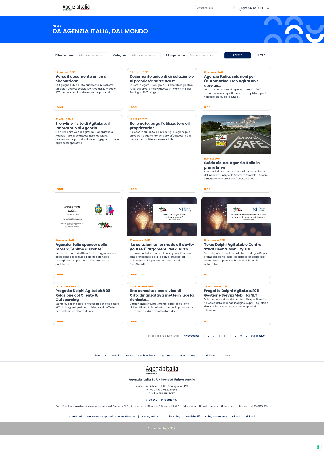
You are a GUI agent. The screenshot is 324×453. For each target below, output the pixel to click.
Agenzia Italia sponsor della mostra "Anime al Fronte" (81, 247)
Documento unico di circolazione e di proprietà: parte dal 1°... (162, 79)
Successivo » (259, 335)
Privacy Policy (150, 416)
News (129, 355)
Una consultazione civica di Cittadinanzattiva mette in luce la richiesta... (162, 295)
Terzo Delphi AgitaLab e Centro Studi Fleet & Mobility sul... (232, 247)
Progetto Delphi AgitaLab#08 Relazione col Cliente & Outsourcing (83, 295)
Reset (261, 55)
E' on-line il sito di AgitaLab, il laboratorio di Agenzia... (83, 126)
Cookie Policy (172, 416)
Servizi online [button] (145, 355)
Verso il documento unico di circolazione (81, 79)
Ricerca (237, 55)
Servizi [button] (115, 355)
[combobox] (92, 55)
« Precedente (191, 335)
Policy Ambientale (216, 416)
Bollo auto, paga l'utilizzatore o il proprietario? (160, 126)
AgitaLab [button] (166, 355)
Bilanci (236, 416)
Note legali (75, 416)
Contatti (227, 355)
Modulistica (209, 355)
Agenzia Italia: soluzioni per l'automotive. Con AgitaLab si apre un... (232, 81)
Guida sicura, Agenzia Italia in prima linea (232, 165)
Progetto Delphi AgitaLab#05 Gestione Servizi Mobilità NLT (231, 293)
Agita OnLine (248, 8)
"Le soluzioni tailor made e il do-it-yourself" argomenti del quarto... (162, 247)
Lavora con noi (188, 355)
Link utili (250, 416)
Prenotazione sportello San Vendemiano (111, 416)
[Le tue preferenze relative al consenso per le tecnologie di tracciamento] (318, 447)
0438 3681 (151, 399)
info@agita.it (170, 399)
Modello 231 (193, 416)
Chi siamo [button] (98, 355)
